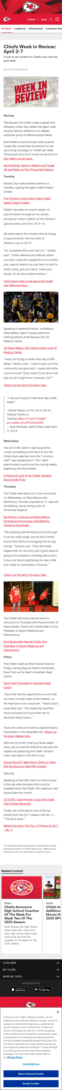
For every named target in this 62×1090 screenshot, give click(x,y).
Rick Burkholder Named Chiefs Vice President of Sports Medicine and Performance (25, 646)
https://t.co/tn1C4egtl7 (32, 418)
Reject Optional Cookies (31, 1073)
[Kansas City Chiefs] (31, 1005)
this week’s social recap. (18, 158)
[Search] (51, 19)
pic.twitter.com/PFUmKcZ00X (25, 422)
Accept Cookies (31, 1083)
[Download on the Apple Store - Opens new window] (18, 990)
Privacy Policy (15, 1057)
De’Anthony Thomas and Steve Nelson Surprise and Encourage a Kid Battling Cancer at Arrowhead (27, 521)
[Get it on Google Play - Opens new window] (42, 991)
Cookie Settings (31, 1064)
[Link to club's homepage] (7, 18)
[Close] (58, 1012)
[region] (31, 1048)
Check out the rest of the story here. (25, 385)
